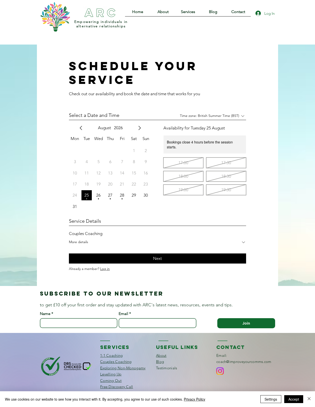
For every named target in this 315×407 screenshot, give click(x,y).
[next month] (139, 128)
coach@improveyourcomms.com (243, 361)
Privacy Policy (194, 399)
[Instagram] (220, 371)
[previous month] (81, 128)
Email (125, 313)
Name (46, 313)
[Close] (309, 399)
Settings (271, 399)
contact (230, 347)
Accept (293, 399)
